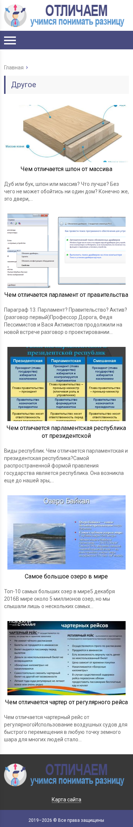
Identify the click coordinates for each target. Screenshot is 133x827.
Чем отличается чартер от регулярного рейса (66, 702)
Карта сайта (66, 800)
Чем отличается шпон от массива (66, 169)
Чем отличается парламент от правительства (66, 294)
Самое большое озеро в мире (66, 576)
